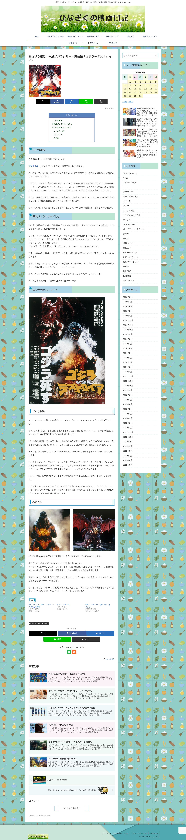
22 (130, 92)
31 (140, 96)
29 (130, 96)
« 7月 (124, 102)
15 (130, 89)
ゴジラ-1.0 (33, 166)
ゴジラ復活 (57, 120)
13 (156, 85)
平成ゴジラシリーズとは (62, 124)
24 (140, 92)
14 (125, 89)
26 (151, 92)
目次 (68, 115)
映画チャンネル (35, 623)
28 (125, 96)
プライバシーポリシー (139, 833)
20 (156, 89)
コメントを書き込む (71, 808)
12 (151, 85)
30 (135, 96)
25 (145, 92)
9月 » (131, 102)
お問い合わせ (154, 833)
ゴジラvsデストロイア (62, 127)
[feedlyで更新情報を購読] (69, 652)
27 (156, 92)
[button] (101, 101)
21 (125, 92)
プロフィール (106, 833)
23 (135, 92)
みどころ (59, 134)
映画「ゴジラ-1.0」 (63, 604)
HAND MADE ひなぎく (121, 833)
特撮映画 (46, 623)
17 (140, 89)
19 (151, 89)
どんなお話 (60, 131)
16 (135, 89)
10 (140, 85)
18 (145, 89)
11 (145, 85)
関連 (57, 138)
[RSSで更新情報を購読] (74, 652)
